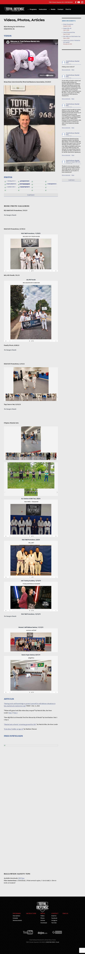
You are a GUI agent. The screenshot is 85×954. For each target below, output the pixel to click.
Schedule (15, 918)
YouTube (54, 922)
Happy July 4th (67, 28)
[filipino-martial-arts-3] (39, 456)
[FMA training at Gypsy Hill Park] (31, 492)
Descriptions (16, 915)
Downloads (44, 922)
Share (73, 69)
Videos (42, 915)
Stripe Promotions (68, 24)
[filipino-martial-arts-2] (26, 456)
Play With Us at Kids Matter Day (71, 36)
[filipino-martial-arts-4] (53, 456)
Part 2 (15, 713)
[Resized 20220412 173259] (12, 397)
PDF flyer (21, 878)
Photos (43, 918)
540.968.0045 (69, 2)
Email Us (53, 915)
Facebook (54, 918)
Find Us (68, 9)
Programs (33, 9)
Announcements (17, 920)
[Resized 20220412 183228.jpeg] (39, 397)
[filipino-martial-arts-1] (12, 456)
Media (53, 9)
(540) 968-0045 (50, 942)
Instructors (43, 9)
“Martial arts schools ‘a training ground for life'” (20, 724)
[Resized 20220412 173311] (26, 397)
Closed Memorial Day (69, 32)
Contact (60, 9)
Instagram (54, 920)
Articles (43, 920)
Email (57, 942)
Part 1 (10, 713)
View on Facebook (66, 69)
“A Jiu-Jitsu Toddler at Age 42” (13, 729)
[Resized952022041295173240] (53, 397)
